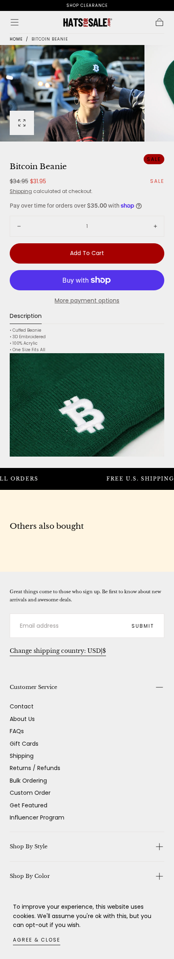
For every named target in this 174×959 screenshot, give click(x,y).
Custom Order (30, 793)
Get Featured (28, 805)
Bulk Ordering (28, 781)
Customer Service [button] (33, 687)
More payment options (87, 300)
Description (26, 316)
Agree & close (36, 939)
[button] (14, 22)
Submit (143, 625)
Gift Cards (24, 744)
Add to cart (87, 253)
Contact (22, 706)
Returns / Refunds (35, 768)
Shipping (21, 191)
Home (16, 39)
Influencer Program (37, 817)
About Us (22, 719)
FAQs (17, 731)
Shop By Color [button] (30, 876)
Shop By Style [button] (28, 846)
